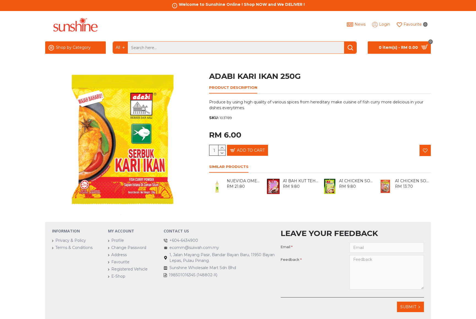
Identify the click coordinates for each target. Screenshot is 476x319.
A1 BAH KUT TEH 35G (301, 180)
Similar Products (228, 166)
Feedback (290, 259)
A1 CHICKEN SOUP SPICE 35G (357, 180)
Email (285, 247)
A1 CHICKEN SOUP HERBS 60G (413, 180)
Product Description (233, 87)
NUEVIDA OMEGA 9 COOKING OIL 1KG (245, 180)
